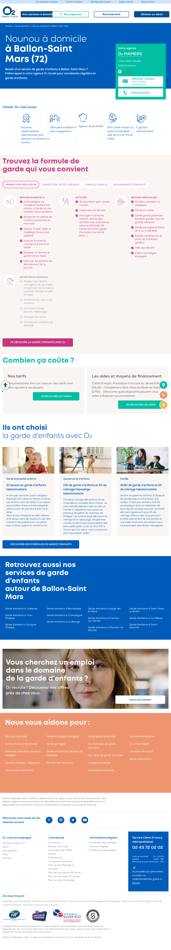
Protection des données (103, 842)
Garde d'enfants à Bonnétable (64, 608)
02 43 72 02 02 (88, 805)
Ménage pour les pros (101, 2)
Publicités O (55, 857)
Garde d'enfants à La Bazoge (63, 621)
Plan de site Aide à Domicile (63, 876)
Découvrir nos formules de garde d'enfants (40, 544)
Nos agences (72, 14)
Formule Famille (96, 184)
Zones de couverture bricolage (136, 901)
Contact (7, 858)
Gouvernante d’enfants (129, 184)
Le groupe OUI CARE (60, 850)
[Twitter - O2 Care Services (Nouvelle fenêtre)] (73, 820)
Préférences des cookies (103, 850)
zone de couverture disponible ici (79, 801)
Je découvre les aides (141, 404)
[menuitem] (70, 14)
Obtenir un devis (152, 14)
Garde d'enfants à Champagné (64, 615)
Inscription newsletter (60, 861)
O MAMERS (130, 53)
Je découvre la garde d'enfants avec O (37, 342)
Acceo (136, 883)
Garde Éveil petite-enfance (60, 184)
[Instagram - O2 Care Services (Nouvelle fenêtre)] (61, 820)
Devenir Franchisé (74, 2)
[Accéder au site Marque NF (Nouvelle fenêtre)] (17, 915)
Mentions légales (99, 846)
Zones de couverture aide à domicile (41, 905)
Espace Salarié (126, 2)
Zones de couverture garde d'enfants (50, 901)
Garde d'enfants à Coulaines (21, 608)
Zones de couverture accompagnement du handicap (95, 901)
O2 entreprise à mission (46, 2)
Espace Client (147, 2)
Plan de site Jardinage (61, 880)
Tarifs (6, 847)
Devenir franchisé (58, 846)
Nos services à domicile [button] (38, 14)
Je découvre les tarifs (56, 396)
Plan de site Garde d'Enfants (64, 872)
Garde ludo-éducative (21, 184)
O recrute (54, 842)
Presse (52, 854)
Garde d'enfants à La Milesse (145, 618)
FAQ (5, 854)
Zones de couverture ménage (17, 901)
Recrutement (111, 14)
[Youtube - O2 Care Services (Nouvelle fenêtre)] (84, 820)
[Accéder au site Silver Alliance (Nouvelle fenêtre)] (93, 915)
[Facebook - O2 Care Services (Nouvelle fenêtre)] (49, 820)
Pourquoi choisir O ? (14, 843)
